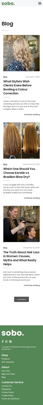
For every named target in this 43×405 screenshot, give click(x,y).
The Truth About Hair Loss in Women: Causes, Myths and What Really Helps (21, 258)
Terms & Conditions (10, 399)
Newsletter (6, 389)
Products (6, 359)
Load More (21, 299)
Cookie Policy (7, 395)
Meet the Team (8, 374)
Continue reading (32, 114)
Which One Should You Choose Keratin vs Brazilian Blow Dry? (19, 173)
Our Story (6, 371)
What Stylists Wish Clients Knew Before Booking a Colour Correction (17, 87)
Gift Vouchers (8, 362)
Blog (5, 77)
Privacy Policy (8, 392)
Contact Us (7, 386)
